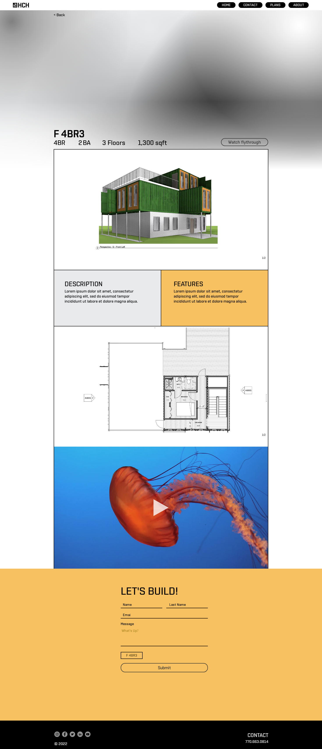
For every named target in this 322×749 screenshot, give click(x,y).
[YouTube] (87, 734)
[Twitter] (72, 734)
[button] (161, 210)
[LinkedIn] (80, 734)
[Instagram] (57, 734)
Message (127, 624)
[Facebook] (64, 734)
